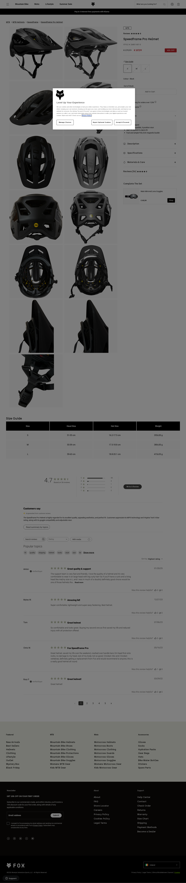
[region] (94, 109)
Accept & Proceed (122, 122)
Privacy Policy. (86, 115)
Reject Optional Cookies (102, 122)
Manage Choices (65, 122)
